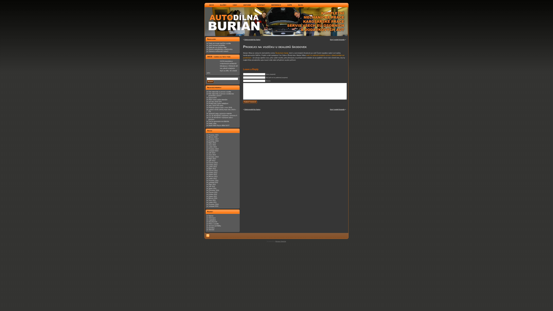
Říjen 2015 (212, 143)
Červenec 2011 (214, 190)
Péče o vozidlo (214, 224)
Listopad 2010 (213, 206)
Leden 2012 (213, 178)
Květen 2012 (213, 172)
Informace (212, 218)
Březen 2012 (213, 176)
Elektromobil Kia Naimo (252, 39)
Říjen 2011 (212, 184)
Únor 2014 (212, 155)
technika (211, 228)
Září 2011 (212, 186)
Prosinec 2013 (214, 157)
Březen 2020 (213, 137)
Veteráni (211, 230)
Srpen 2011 (212, 188)
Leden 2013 (213, 166)
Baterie (211, 216)
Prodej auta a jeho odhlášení (218, 103)
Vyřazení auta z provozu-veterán (220, 113)
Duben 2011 (213, 196)
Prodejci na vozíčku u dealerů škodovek (275, 47)
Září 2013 (212, 161)
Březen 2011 (213, 198)
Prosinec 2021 (214, 135)
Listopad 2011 (213, 182)
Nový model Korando (337, 39)
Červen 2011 (213, 192)
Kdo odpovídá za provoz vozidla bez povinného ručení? (221, 95)
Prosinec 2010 (214, 204)
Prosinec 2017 (214, 139)
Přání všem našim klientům (218, 99)
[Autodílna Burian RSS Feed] (208, 236)
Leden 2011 (213, 202)
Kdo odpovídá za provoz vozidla (220, 92)
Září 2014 (212, 153)
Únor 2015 (212, 145)
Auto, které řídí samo (216, 105)
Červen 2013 (213, 163)
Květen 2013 (213, 165)
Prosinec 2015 (214, 141)
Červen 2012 (213, 170)
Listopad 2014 (213, 151)
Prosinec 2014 (214, 149)
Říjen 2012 (212, 168)
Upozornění (213, 97)
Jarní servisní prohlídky (217, 45)
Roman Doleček (280, 241)
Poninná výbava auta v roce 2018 (220, 107)
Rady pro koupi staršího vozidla (220, 43)
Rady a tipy (212, 123)
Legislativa (212, 220)
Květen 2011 (213, 194)
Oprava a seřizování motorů (218, 51)
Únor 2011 (212, 200)
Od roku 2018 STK (215, 102)
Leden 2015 (213, 147)
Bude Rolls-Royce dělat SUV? (219, 125)
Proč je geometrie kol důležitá (219, 121)
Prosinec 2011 (213, 180)
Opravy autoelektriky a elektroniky (221, 49)
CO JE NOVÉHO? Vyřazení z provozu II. (223, 115)
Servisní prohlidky (215, 226)
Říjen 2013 (212, 159)
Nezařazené (213, 222)
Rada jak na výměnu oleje (218, 47)
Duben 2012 (213, 174)
